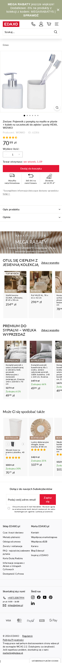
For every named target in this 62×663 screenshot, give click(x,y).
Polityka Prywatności (13, 640)
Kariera (34, 546)
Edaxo (6, 45)
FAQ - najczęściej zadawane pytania (16, 552)
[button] (10, 137)
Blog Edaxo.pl (37, 550)
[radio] (12, 444)
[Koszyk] (49, 24)
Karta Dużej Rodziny (13, 558)
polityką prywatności (44, 512)
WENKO (20, 132)
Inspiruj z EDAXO (39, 555)
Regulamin (27, 636)
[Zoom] (57, 108)
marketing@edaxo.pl (13, 653)
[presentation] (23, 444)
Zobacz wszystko (50, 262)
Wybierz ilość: (11, 148)
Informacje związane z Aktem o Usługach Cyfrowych (13, 566)
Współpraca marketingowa (44, 537)
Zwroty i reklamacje (12, 546)
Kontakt (35, 532)
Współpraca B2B (39, 541)
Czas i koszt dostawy (13, 532)
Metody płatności (11, 537)
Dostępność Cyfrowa (13, 573)
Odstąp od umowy (12, 541)
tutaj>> (6, 193)
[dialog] (45, 660)
